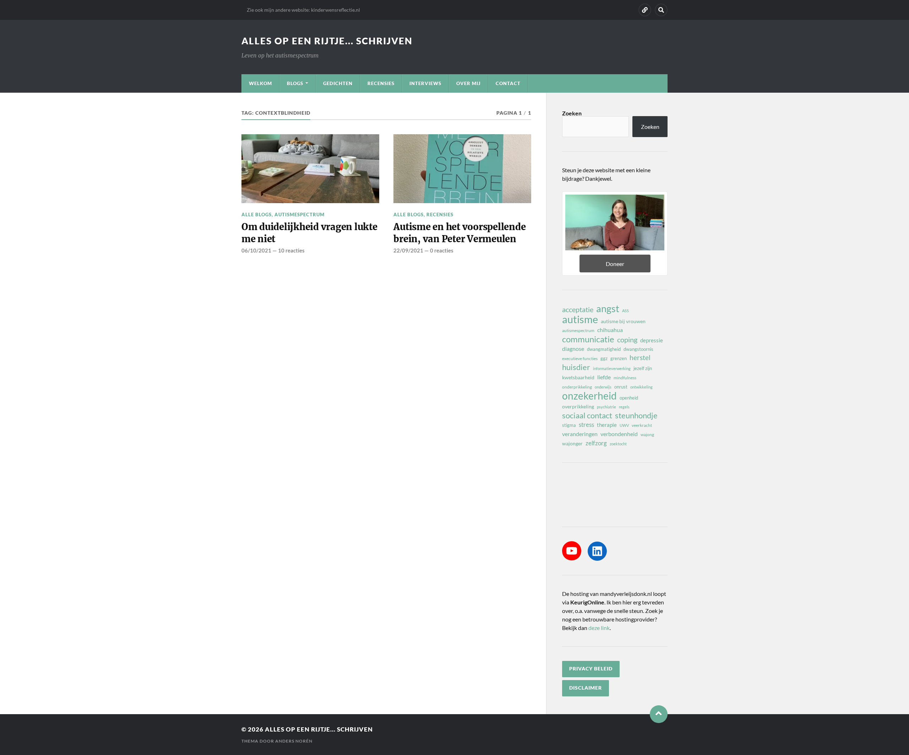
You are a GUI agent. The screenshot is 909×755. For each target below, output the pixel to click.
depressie (651, 340)
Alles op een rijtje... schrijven (327, 41)
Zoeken (572, 113)
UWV (624, 425)
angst (607, 308)
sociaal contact (587, 415)
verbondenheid (619, 433)
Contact (508, 83)
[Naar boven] (659, 714)
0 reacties (441, 250)
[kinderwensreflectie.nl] (644, 10)
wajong (647, 434)
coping (627, 339)
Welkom (260, 83)
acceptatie (577, 309)
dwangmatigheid (604, 349)
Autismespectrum (299, 214)
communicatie (588, 339)
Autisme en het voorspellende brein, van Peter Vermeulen (459, 233)
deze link (599, 627)
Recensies (381, 83)
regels (624, 406)
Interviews (425, 83)
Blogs (295, 83)
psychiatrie (606, 406)
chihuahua (610, 329)
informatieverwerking (612, 368)
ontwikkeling (641, 387)
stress (586, 424)
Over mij (468, 83)
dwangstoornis (638, 349)
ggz (604, 358)
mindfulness (625, 377)
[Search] (661, 10)
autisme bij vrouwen (623, 321)
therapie (607, 425)
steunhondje (636, 415)
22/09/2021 (408, 250)
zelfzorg (596, 443)
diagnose (573, 348)
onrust (620, 387)
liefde (604, 377)
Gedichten (338, 83)
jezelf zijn (642, 368)
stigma (569, 425)
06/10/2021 (256, 250)
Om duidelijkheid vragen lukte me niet (309, 233)
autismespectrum (578, 330)
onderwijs (603, 387)
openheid (629, 398)
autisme (580, 319)
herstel (640, 357)
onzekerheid (589, 395)
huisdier (576, 367)
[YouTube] (571, 550)
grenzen (618, 358)
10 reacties (291, 250)
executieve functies (580, 358)
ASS (625, 310)
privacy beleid (591, 669)
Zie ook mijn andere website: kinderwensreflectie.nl (303, 10)
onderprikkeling (577, 387)
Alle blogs (256, 214)
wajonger (572, 443)
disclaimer (585, 688)
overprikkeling (578, 406)
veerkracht (642, 425)
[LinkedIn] (597, 551)
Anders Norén (293, 741)
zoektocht (618, 443)
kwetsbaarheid (578, 377)
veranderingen (580, 433)
